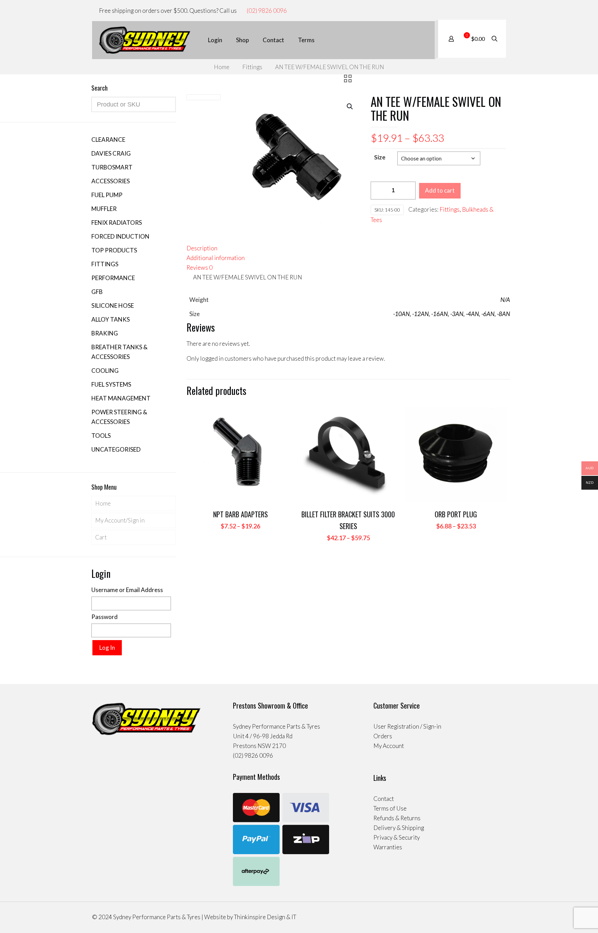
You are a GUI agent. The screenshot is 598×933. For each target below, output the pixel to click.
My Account (388, 745)
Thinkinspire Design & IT (265, 917)
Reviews (199, 267)
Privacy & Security (396, 837)
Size (380, 157)
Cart (101, 537)
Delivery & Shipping (398, 827)
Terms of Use (390, 808)
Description (202, 248)
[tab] (348, 248)
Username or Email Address (127, 589)
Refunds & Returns (396, 818)
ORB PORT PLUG (456, 514)
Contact (383, 798)
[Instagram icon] (496, 11)
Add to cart (440, 190)
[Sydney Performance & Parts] (145, 40)
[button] (350, 106)
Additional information (216, 257)
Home (221, 67)
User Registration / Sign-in (407, 726)
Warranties (387, 847)
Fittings (252, 67)
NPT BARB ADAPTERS (240, 514)
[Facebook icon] (489, 11)
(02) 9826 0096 (267, 10)
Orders (382, 736)
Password (104, 616)
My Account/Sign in (120, 520)
